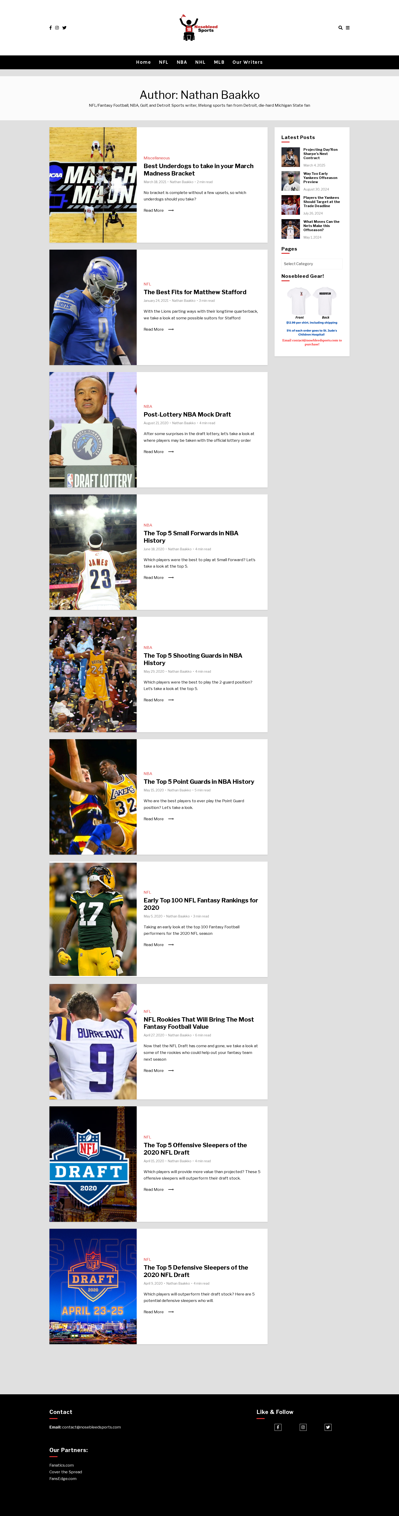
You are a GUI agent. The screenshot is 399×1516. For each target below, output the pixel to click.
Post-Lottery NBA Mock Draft (187, 414)
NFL (164, 62)
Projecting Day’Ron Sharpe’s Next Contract (320, 154)
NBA (182, 62)
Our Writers (248, 62)
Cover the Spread (65, 1472)
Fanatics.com (61, 1465)
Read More (154, 210)
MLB (219, 62)
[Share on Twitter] (55, 142)
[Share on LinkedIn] (55, 150)
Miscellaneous (157, 158)
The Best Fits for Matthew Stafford (195, 292)
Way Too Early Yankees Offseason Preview (320, 178)
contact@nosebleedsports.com (91, 1427)
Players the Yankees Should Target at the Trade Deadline (321, 202)
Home (143, 62)
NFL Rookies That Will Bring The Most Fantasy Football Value (199, 1023)
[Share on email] (55, 159)
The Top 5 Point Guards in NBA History (199, 781)
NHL (200, 62)
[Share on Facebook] (55, 134)
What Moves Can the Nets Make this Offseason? (321, 226)
